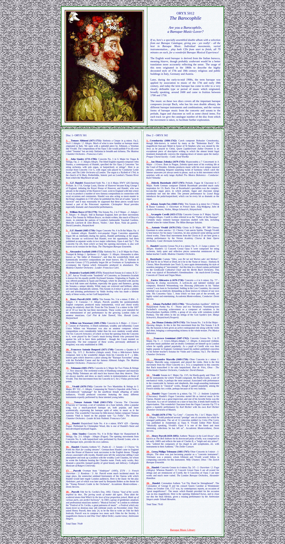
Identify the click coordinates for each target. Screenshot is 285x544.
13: (70, 402)
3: (148, 183)
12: (69, 386)
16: (68, 447)
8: (68, 299)
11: (68, 368)
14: (69, 423)
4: (148, 204)
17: (69, 470)
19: (149, 467)
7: (68, 272)
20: (149, 483)
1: (148, 140)
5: (68, 230)
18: (69, 492)
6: (68, 251)
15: (68, 434)
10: (68, 349)
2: (148, 161)
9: (68, 323)
